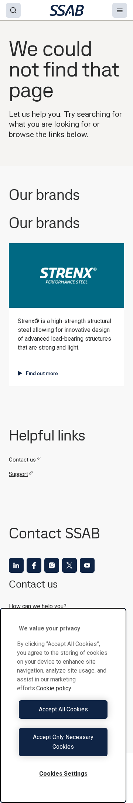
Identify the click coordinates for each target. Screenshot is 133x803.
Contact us (22, 459)
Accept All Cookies (63, 709)
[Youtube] (87, 565)
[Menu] (119, 10)
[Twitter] (69, 565)
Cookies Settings (63, 773)
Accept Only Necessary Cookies (63, 742)
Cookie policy (53, 688)
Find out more (42, 373)
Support (18, 474)
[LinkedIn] (16, 565)
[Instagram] (51, 565)
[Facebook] (34, 565)
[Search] (13, 10)
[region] (63, 705)
